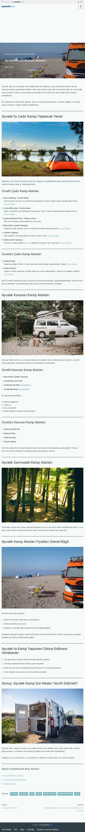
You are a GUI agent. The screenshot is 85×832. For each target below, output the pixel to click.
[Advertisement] (42, 26)
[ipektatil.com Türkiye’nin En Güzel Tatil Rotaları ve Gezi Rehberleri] (9, 6)
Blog (22, 829)
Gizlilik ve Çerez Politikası (48, 829)
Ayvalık (14, 794)
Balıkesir (23, 794)
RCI (15, 829)
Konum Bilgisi (9, 204)
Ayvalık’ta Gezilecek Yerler (15, 779)
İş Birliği (30, 829)
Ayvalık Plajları (10, 784)
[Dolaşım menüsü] (80, 6)
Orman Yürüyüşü (65, 794)
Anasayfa (8, 54)
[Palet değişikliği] (78, 2)
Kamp (39, 794)
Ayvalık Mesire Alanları (13, 775)
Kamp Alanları (49, 794)
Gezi (31, 794)
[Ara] (81, 2)
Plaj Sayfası (72, 264)
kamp (28, 243)
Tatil (77, 794)
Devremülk (6, 829)
